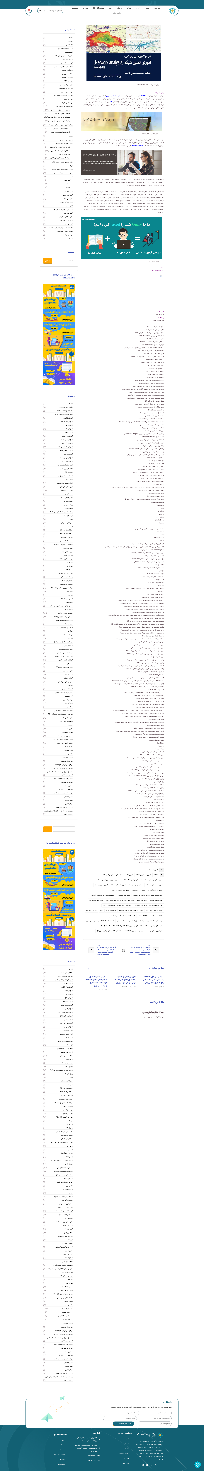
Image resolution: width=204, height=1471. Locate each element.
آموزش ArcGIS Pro (67, 422)
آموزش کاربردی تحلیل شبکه (136, 885)
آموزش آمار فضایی (67, 436)
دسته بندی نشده (67, 77)
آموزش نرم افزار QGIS (127, 987)
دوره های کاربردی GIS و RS (64, 559)
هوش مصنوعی (68, 796)
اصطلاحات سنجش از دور (65, 476)
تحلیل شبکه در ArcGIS (156, 900)
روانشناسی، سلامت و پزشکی (64, 106)
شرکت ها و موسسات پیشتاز (64, 620)
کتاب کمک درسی (68, 195)
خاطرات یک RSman (66, 533)
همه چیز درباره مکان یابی (65, 789)
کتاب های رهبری (68, 671)
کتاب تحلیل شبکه (105, 926)
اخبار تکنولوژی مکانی (66, 468)
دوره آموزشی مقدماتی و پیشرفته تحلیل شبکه (150, 916)
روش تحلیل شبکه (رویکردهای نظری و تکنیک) (123, 916)
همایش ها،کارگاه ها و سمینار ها (63, 778)
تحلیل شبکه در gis (142, 900)
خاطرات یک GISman (66, 530)
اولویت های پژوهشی (66, 487)
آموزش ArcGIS (158, 987)
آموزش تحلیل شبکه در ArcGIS (130, 880)
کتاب (71, 176)
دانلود (101, 911)
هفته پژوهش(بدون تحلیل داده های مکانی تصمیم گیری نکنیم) (60, 773)
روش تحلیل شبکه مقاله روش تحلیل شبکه (151, 921)
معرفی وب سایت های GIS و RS (63, 739)
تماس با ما (75, 8)
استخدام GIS (69, 472)
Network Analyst (137, 146)
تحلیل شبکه (135, 890)
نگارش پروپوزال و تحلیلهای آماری (60, 132)
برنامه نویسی (69, 494)
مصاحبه (70, 725)
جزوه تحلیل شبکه (111, 911)
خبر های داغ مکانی (67, 537)
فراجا (71, 166)
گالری (138, 8)
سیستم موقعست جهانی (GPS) (63, 617)
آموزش (147, 8)
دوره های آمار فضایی (66, 84)
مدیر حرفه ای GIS (67, 718)
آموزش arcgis (140, 875)
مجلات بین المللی (67, 707)
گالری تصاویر (69, 696)
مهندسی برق (69, 235)
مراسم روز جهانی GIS (66, 721)
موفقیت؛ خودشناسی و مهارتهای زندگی (59, 121)
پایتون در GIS (69, 508)
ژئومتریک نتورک (132, 921)
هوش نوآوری (69, 804)
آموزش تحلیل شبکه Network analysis (151, 880)
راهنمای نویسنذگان (67, 580)
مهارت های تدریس (67, 761)
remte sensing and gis (65, 411)
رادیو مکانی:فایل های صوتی (64, 573)
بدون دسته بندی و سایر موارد (64, 56)
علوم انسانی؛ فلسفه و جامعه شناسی (62, 162)
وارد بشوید (146, 1017)
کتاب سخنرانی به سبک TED (64, 667)
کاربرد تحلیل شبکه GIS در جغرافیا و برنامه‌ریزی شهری (100, 921)
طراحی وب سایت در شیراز (65, 627)
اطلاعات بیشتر (117, 13)
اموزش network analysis (155, 890)
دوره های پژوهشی (67, 92)
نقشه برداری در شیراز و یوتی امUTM (62, 768)
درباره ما (85, 8)
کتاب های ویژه (68, 213)
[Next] (84, 968)
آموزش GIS (130, 875)
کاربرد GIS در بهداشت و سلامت (63, 656)
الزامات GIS (69, 479)
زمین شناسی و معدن (64, 154)
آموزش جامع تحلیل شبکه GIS (154, 885)
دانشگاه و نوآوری (67, 74)
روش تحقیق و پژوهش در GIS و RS (62, 588)
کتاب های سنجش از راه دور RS (63, 209)
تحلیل (143, 890)
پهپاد (71, 519)
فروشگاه (119, 8)
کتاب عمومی (69, 191)
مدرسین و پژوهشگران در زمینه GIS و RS (60, 714)
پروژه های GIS (68, 515)
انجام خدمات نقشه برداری (65, 483)
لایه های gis (69, 224)
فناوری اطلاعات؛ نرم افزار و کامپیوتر (62, 169)
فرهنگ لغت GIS (68, 635)
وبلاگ (129, 8)
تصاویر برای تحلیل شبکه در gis (154, 911)
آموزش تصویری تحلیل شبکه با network (107, 880)
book (71, 38)
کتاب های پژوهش (67, 206)
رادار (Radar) (68, 570)
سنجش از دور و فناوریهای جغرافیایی (59, 158)
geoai (71, 404)
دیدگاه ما (70, 566)
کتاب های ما (69, 674)
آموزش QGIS (69, 432)
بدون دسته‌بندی (68, 59)
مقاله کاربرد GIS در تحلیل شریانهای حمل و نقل (109, 931)
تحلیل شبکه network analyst (120, 890)
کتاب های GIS (68, 199)
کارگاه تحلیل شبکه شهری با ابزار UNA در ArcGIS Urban (127, 926)
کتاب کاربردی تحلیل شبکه (155, 931)
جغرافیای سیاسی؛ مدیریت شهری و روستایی (57, 151)
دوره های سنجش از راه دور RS (63, 95)
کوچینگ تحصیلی (67, 689)
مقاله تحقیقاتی (68, 750)
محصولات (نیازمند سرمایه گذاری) (63, 710)
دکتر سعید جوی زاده (91, 911)
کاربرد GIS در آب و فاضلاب (65, 653)
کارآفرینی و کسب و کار (66, 649)
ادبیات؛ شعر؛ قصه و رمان (65, 48)
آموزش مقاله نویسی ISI (66, 447)
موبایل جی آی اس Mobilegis (64, 765)
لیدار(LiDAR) (69, 703)
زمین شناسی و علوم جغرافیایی (64, 143)
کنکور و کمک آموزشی (66, 220)
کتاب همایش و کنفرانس (66, 217)
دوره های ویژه (68, 99)
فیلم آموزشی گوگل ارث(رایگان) (63, 642)
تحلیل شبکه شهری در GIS (96, 900)
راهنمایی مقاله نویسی (66, 584)
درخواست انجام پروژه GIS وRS (63, 544)
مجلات (68, 184)
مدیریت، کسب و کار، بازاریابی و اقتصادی (60, 227)
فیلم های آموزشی (67, 645)
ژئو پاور (70, 595)
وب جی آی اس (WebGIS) (64, 807)
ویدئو (71, 238)
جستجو (47, 261)
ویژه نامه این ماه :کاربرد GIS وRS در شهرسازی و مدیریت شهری (58, 812)
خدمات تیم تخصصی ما (66, 541)
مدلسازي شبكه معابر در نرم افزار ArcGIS (135, 931)
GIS (111, 102)
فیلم (110, 8)
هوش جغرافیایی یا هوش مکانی (63, 793)
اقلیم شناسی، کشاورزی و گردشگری (60, 147)
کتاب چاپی (67, 180)
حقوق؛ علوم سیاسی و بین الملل (63, 66)
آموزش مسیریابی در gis (101, 885)
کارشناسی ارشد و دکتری (66, 660)
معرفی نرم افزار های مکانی (65, 736)
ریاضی (71, 136)
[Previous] (88, 968)
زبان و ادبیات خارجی (66, 140)
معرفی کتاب (69, 728)
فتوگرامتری (69, 631)
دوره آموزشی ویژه (67, 552)
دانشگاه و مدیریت (67, 70)
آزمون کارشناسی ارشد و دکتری (64, 414)
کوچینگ (70, 685)
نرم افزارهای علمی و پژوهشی (61, 128)
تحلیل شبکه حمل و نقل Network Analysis (103, 895)
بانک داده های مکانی (66, 490)
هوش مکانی (69, 800)
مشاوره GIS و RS (98, 8)
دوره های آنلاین (68, 555)
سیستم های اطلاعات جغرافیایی (115, 96)
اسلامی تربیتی (68, 52)
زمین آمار (70, 591)
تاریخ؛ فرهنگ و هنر (67, 63)
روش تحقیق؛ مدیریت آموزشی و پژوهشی (60, 125)
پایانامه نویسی (68, 505)
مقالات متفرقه (68, 747)
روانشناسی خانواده (67, 103)
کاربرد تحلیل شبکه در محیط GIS (153, 926)
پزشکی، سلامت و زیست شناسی (60, 110)
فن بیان (70, 638)
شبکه (124, 921)
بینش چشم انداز (68, 501)
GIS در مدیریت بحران (66, 407)
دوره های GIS (68, 81)
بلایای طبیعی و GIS (67, 497)
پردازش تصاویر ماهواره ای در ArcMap (61, 512)
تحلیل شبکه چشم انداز (124, 895)
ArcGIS (143, 96)
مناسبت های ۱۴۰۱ (67, 757)
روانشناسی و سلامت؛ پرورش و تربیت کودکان (57, 117)
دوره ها (127, 1444)
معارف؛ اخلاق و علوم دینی (65, 231)
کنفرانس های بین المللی (65, 682)
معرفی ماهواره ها (67, 732)
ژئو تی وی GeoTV (67, 598)
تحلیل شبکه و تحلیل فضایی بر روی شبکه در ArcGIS (148, 905)
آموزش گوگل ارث (67, 443)
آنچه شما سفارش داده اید (65, 465)
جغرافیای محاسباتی (67, 523)
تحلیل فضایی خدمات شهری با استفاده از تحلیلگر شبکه (117, 905)
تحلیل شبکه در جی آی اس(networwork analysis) (120, 900)
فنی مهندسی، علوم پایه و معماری (63, 173)
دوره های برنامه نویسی (66, 88)
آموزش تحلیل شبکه (152, 870)
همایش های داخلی (67, 782)
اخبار (128, 1439)
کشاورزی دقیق (68, 678)
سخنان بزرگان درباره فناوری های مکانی (61, 606)
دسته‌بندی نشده (68, 548)
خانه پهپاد (157, 8)
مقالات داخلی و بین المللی (65, 743)
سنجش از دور (68, 609)
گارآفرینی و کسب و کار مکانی (64, 692)
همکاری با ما (69, 786)
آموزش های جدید (67, 461)
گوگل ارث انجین (68, 700)
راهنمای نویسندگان (67, 577)
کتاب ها (126, 1449)
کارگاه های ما (69, 663)
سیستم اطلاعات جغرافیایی (65, 613)
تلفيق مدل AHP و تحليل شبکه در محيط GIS (131, 911)
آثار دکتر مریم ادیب (67, 45)
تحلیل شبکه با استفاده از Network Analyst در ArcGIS (147, 895)
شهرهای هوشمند (68, 624)
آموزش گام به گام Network (118, 885)
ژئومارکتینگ (69, 602)
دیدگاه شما (69, 562)
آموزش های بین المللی (66, 458)
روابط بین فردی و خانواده (62, 113)
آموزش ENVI (69, 425)
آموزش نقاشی (68, 454)
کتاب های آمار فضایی (66, 202)
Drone (71, 41)
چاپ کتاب (70, 526)
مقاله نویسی (69, 754)
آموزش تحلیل (119, 875)
